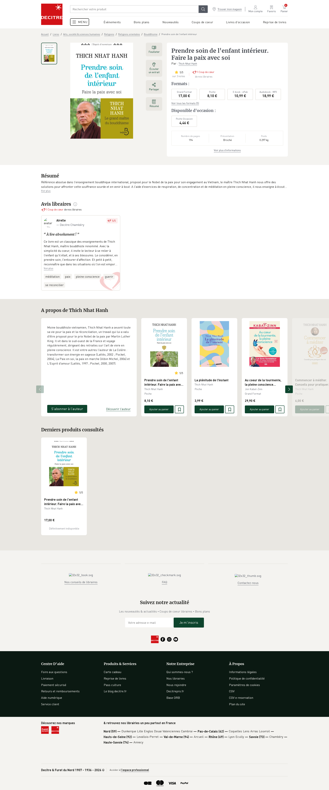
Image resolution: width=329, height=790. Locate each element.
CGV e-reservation (241, 698)
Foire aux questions (54, 672)
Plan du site (237, 704)
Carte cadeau (112, 672)
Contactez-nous (248, 583)
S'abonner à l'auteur (67, 409)
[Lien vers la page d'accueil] (51, 14)
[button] (164, 184)
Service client (50, 704)
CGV (232, 691)
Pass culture (112, 685)
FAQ (164, 582)
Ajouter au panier (159, 409)
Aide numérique (51, 698)
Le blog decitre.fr (115, 691)
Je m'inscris (188, 622)
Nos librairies (175, 678)
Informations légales (243, 672)
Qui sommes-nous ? (179, 672)
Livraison (47, 678)
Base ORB (173, 698)
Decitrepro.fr (175, 691)
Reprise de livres (115, 678)
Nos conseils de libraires (80, 582)
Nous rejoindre (176, 685)
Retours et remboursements (60, 691)
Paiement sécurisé (53, 685)
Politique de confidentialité (247, 678)
